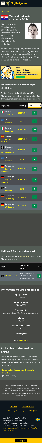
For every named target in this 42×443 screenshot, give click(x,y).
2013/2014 (22, 169)
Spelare (5, 11)
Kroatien (8, 123)
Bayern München (6, 170)
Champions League (13, 276)
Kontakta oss (28, 406)
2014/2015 (22, 139)
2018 (22, 121)
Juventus (9, 114)
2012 (22, 189)
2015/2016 (22, 129)
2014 (22, 159)
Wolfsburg (9, 199)
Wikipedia (23, 340)
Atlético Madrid (6, 140)
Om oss (13, 406)
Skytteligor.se (18, 3)
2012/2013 (22, 179)
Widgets (33, 410)
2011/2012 (22, 197)
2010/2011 (22, 205)
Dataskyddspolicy (15, 410)
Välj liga (21, 440)
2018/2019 (22, 113)
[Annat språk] (37, 418)
